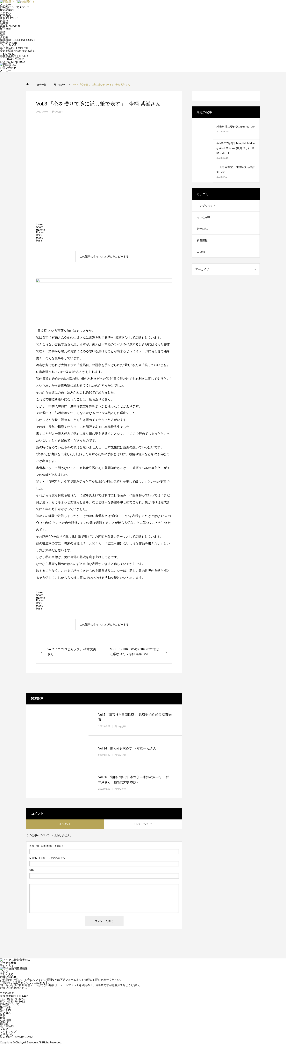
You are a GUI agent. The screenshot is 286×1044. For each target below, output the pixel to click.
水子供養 (5, 29)
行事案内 (5, 15)
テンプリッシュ (206, 205)
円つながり (58, 111)
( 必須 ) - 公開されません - (47, 858)
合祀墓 (4, 37)
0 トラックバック (143, 824)
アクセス (5, 12)
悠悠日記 (202, 228)
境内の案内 (7, 10)
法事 (2, 34)
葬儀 (2, 31)
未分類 (201, 251)
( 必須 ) (46, 846)
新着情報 (202, 240)
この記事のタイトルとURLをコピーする (104, 256)
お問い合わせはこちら (13, 987)
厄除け (4, 20)
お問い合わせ (8, 67)
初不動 (4, 23)
